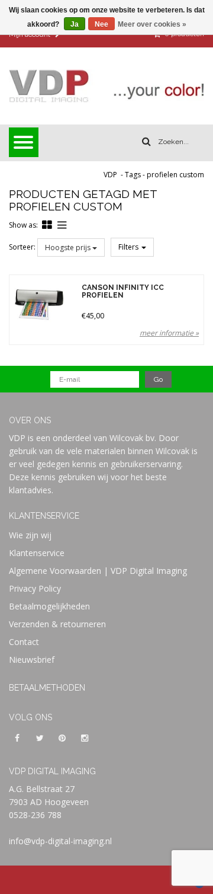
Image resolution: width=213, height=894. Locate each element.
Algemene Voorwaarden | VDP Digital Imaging (98, 570)
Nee (101, 24)
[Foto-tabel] (47, 225)
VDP (110, 175)
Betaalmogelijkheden (49, 606)
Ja (74, 24)
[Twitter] (39, 737)
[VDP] (106, 85)
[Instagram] (84, 737)
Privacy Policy (35, 588)
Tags (133, 175)
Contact (24, 641)
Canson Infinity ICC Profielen (123, 291)
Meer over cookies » (152, 24)
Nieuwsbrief (31, 659)
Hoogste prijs (68, 247)
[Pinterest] (62, 737)
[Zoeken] (146, 141)
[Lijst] (61, 225)
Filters (129, 247)
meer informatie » (169, 333)
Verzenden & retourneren (57, 624)
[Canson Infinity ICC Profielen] (39, 305)
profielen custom (175, 175)
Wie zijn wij (30, 535)
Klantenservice (36, 552)
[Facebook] (17, 737)
